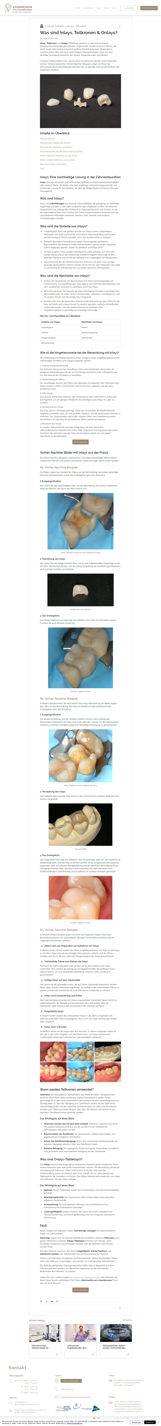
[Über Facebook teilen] (41, 1301)
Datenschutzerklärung (74, 1423)
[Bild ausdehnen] (53, 1052)
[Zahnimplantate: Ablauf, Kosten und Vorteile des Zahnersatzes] (116, 1333)
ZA (14, 7)
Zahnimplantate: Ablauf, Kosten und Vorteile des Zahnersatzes (114, 1346)
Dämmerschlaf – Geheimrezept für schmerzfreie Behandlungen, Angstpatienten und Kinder (44, 1346)
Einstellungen (136, 1422)
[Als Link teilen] (57, 1301)
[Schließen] (158, 1422)
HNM (19, 7)
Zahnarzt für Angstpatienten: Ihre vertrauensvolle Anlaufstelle (77, 1346)
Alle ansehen (127, 1320)
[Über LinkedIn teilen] (52, 1301)
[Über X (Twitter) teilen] (46, 1301)
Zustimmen (150, 1422)
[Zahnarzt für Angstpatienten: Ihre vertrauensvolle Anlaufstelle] (80, 1333)
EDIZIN (27, 7)
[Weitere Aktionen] (119, 26)
